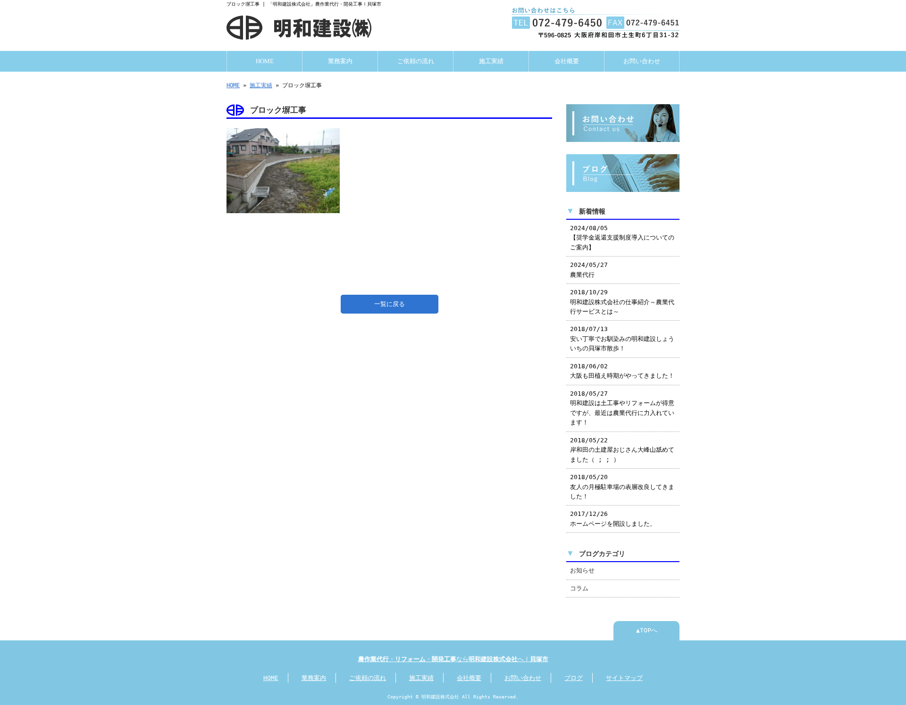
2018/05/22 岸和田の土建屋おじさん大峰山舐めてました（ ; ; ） (622, 450)
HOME (265, 61)
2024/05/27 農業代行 (589, 269)
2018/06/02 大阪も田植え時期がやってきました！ (622, 371)
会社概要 (566, 61)
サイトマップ (624, 677)
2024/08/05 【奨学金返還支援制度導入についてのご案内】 (622, 237)
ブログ (573, 677)
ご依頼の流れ (415, 61)
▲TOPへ (646, 630)
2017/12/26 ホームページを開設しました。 (613, 518)
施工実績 (491, 61)
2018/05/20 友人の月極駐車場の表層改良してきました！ (622, 486)
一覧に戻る (389, 303)
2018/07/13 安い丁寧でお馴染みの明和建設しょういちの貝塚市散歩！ (622, 338)
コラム (579, 588)
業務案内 (340, 61)
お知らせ (582, 570)
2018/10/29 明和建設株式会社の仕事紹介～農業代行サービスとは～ (622, 302)
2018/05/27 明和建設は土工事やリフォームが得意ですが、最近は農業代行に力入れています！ (622, 408)
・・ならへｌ (453, 659)
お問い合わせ (641, 61)
